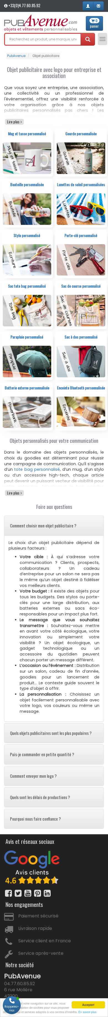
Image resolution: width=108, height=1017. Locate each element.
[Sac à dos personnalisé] (81, 361)
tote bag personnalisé (37, 469)
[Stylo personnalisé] (27, 259)
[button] (88, 6)
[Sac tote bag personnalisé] (27, 310)
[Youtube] (28, 893)
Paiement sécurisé (38, 916)
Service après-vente (40, 953)
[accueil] (40, 23)
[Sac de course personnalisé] (81, 310)
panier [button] (94, 23)
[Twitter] (18, 893)
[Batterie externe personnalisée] (27, 412)
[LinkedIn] (47, 893)
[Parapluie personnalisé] (27, 361)
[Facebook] (8, 893)
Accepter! (88, 1005)
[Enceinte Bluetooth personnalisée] (81, 412)
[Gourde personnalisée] (81, 158)
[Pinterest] (37, 893)
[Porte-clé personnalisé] (81, 259)
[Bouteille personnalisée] (27, 208)
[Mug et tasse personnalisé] (27, 158)
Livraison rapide (35, 928)
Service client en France (44, 941)
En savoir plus (87, 1012)
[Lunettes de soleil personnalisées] (81, 208)
